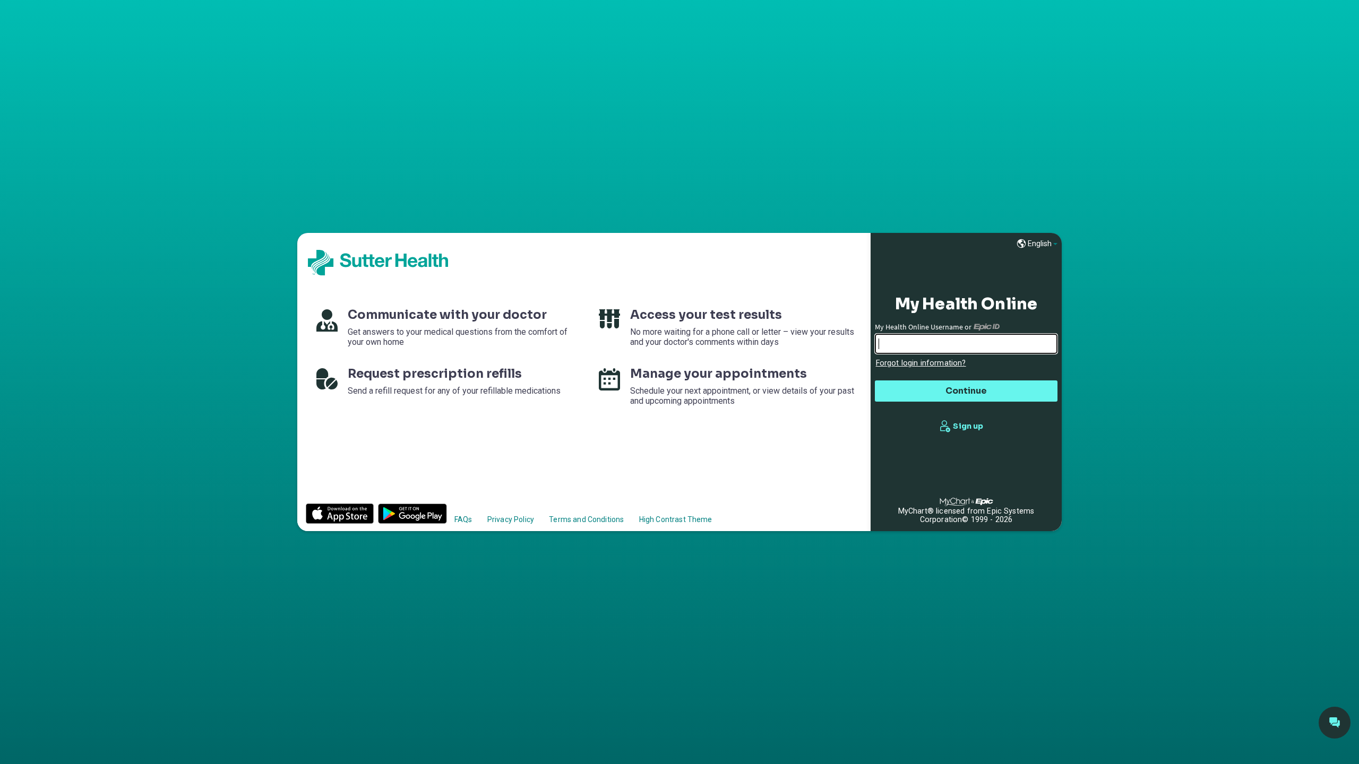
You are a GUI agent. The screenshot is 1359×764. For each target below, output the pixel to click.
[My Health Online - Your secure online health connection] (378, 262)
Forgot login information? (921, 363)
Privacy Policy (510, 519)
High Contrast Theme (675, 519)
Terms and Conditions (586, 519)
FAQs (463, 519)
